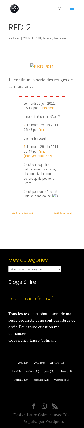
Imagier (47, 38)
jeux (49, 371)
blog (16, 371)
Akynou (57, 362)
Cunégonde (46, 107)
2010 (39, 362)
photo (66, 371)
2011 (38, 38)
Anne (42, 129)
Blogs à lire (22, 281)
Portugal (21, 379)
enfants (32, 371)
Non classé (60, 38)
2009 (23, 362)
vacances (61, 379)
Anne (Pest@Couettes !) (38, 153)
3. (25, 146)
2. (25, 124)
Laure (16, 38)
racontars (41, 379)
